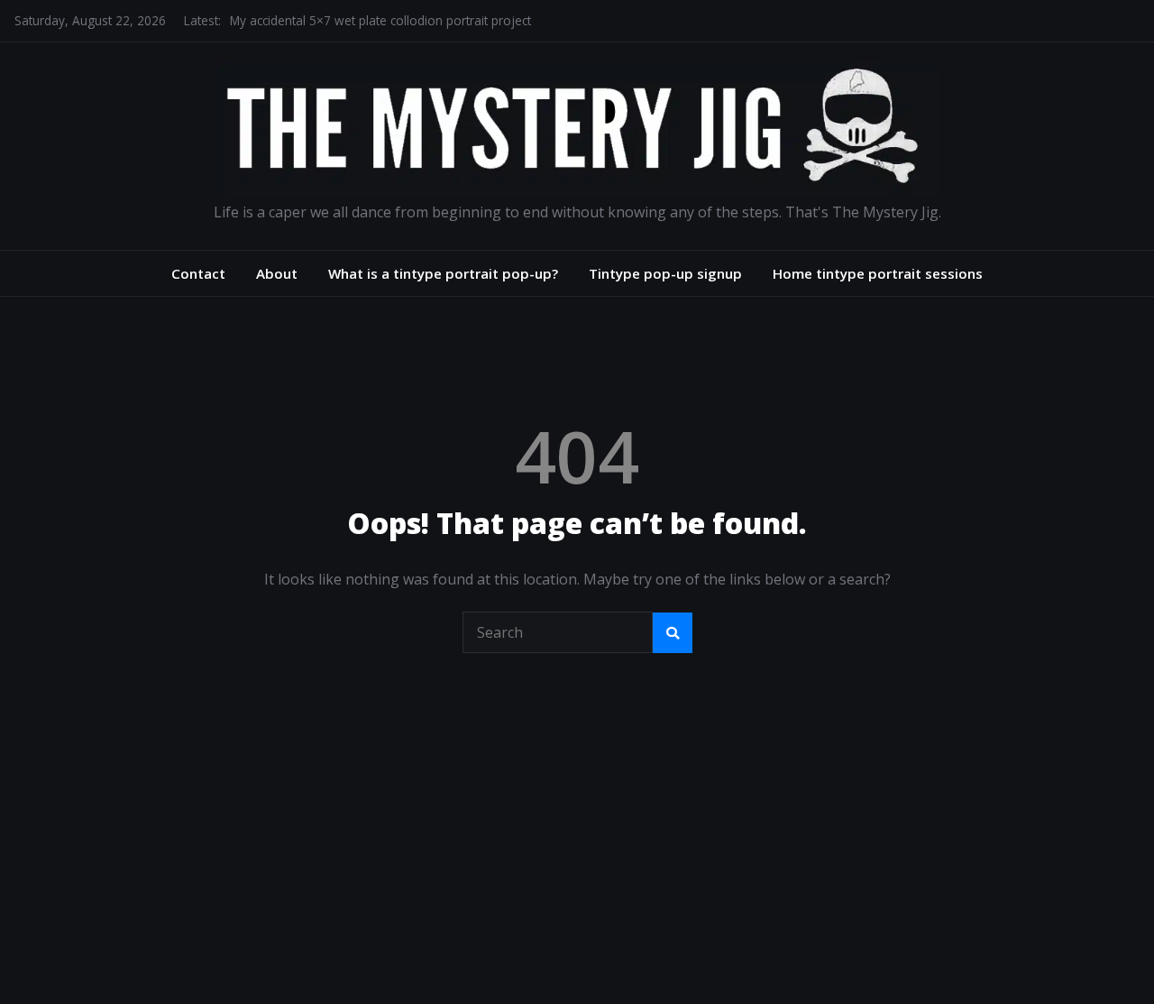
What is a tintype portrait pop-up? (443, 273)
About (277, 273)
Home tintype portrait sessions (878, 273)
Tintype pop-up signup (665, 273)
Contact (198, 273)
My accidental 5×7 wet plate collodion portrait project (380, 20)
